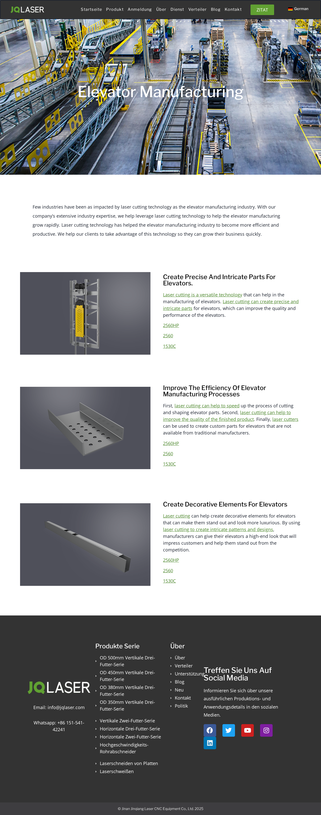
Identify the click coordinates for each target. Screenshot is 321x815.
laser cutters (285, 419)
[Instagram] (266, 730)
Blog (216, 9)
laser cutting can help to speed (207, 406)
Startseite (91, 9)
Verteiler (197, 9)
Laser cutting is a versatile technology (202, 295)
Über (161, 9)
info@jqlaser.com (66, 707)
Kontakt (233, 9)
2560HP (171, 325)
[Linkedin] (210, 743)
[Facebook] (210, 730)
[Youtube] (247, 730)
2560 (168, 336)
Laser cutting (176, 516)
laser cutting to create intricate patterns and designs (218, 529)
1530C (169, 346)
